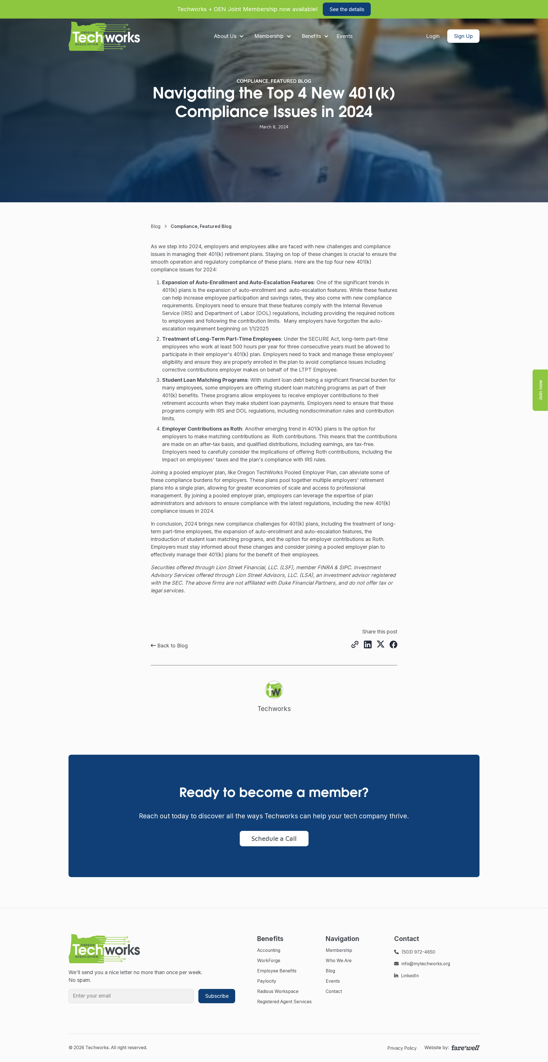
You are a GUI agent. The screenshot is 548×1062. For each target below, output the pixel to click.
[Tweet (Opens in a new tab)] (380, 645)
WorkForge (268, 960)
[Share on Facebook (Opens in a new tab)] (393, 645)
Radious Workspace (278, 991)
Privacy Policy (402, 1048)
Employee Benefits (277, 971)
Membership (339, 950)
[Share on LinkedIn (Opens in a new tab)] (368, 645)
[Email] (355, 645)
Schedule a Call (274, 838)
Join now (540, 389)
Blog (330, 971)
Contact (334, 991)
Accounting (268, 950)
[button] (229, 36)
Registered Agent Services (284, 1001)
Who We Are (339, 960)
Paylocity (266, 981)
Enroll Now (421, 9)
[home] (104, 36)
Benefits (311, 36)
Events (333, 981)
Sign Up (463, 36)
